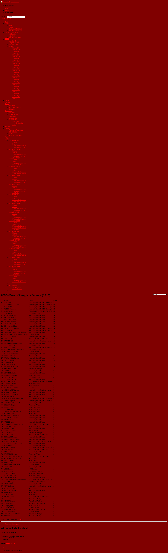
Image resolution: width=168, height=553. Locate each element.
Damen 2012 (16, 98)
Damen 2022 (16, 63)
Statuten (11, 133)
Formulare (12, 112)
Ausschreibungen (14, 114)
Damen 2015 (16, 88)
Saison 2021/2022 (14, 184)
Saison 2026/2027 (14, 140)
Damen (11, 27)
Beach (7, 39)
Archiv (11, 46)
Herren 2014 (16, 90)
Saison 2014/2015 (14, 249)
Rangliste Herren (14, 41)
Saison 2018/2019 (14, 212)
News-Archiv (13, 285)
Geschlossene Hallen (15, 107)
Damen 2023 (16, 60)
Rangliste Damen (14, 43)
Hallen (7, 104)
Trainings (7, 102)
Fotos (6, 137)
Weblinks (7, 126)
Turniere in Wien (14, 44)
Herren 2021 (16, 65)
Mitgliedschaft (13, 132)
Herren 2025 (16, 51)
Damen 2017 (16, 81)
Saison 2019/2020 (14, 203)
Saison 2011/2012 (14, 275)
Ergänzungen (13, 118)
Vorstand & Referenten (16, 130)
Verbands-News (17, 289)
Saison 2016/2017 (14, 231)
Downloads (8, 111)
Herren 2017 (16, 79)
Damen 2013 (16, 95)
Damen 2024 (16, 57)
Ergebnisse (12, 36)
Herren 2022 (16, 62)
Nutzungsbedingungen (12, 524)
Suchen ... (4, 16)
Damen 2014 (16, 91)
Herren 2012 (16, 97)
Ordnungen (12, 116)
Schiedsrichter (13, 119)
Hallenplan (12, 109)
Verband (7, 128)
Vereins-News (16, 287)
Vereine (7, 100)
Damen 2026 (16, 50)
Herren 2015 (16, 86)
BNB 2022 (15, 193)
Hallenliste (12, 105)
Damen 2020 (16, 70)
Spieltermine (12, 34)
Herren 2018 (16, 76)
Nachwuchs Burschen (15, 29)
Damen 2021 (16, 67)
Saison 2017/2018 (14, 221)
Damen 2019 (16, 74)
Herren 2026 (16, 48)
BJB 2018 (15, 229)
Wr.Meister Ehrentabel (15, 135)
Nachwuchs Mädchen (15, 30)
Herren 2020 (16, 69)
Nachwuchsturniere (15, 37)
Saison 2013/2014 (14, 257)
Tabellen (7, 23)
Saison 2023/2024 (14, 166)
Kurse (14, 125)
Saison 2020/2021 (14, 194)
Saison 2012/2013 (14, 266)
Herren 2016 (16, 83)
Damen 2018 (16, 77)
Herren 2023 (16, 58)
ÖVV (19, 520)
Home (6, 22)
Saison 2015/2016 (14, 240)
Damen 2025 (16, 53)
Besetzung (15, 121)
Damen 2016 (16, 84)
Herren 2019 (16, 72)
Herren (11, 25)
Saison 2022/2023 (14, 175)
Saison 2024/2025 (14, 158)
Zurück (3, 547)
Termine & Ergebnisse (11, 32)
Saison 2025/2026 (14, 149)
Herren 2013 (16, 93)
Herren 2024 (16, 55)
